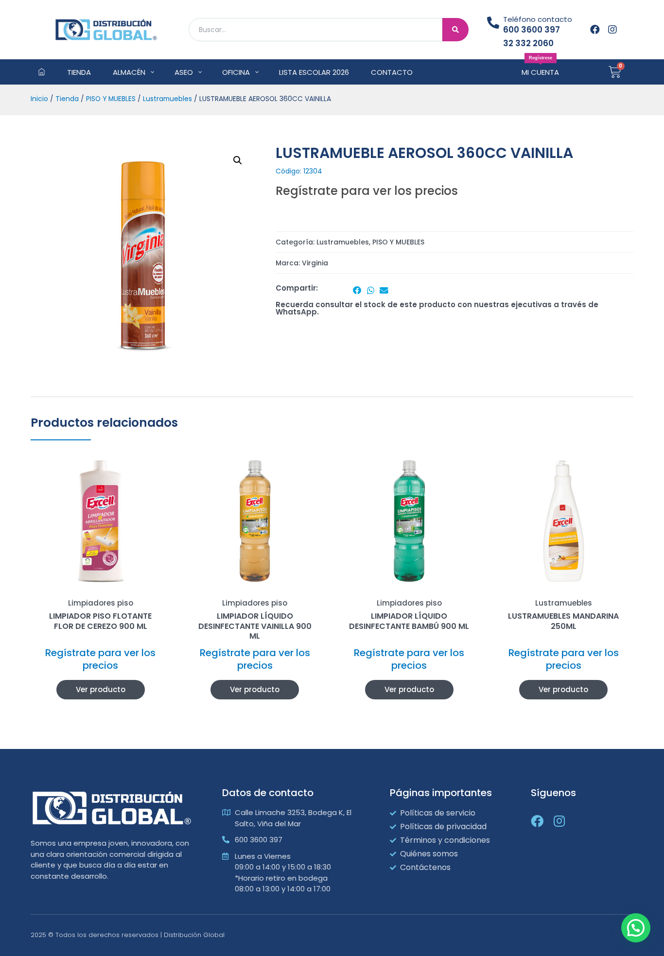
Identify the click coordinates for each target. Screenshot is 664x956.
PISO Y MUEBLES (111, 99)
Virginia (315, 263)
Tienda (67, 99)
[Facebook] (595, 30)
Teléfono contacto (537, 19)
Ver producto (100, 689)
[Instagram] (612, 30)
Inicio (39, 99)
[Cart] (614, 72)
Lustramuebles (167, 99)
